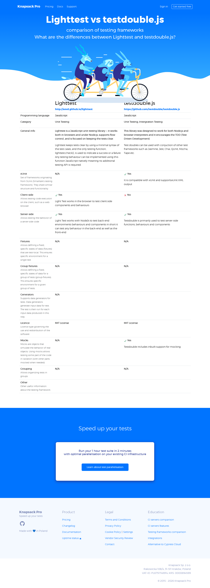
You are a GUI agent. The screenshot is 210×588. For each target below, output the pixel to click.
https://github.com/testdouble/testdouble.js (152, 109)
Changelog (68, 526)
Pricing (49, 6)
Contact (109, 544)
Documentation (71, 532)
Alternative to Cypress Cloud (164, 544)
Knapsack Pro (29, 6)
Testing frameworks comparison (167, 532)
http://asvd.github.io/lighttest (74, 109)
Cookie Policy (113, 532)
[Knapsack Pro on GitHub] (22, 524)
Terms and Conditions (118, 520)
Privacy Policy (113, 526)
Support (72, 6)
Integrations (155, 538)
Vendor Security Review (119, 538)
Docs (60, 6)
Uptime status (70, 538)
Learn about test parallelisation (105, 467)
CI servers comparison (161, 520)
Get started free (182, 6)
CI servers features (158, 526)
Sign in (164, 6)
